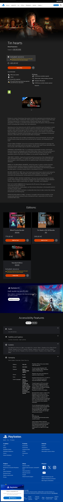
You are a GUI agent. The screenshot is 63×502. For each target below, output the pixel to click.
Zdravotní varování (26, 472)
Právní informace (25, 498)
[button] (31, 102)
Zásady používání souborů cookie (49, 498)
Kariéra (4, 447)
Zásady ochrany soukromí (30, 498)
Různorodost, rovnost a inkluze (48, 451)
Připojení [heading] (44, 463)
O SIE (4, 445)
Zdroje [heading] (24, 463)
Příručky (5, 477)
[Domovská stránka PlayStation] (3, 5)
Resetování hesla (6, 473)
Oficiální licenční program (27, 476)
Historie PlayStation (7, 455)
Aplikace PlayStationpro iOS (47, 476)
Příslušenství (28, 5)
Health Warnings (35, 416)
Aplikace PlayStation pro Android (48, 478)
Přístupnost (44, 447)
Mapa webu (43, 498)
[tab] (28, 323)
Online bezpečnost (46, 449)
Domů (4, 440)
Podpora (39, 5)
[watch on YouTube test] (37, 106)
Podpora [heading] (5, 463)
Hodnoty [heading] (44, 443)
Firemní (4, 453)
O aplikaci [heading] (5, 443)
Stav (4, 469)
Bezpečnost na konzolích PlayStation (11, 467)
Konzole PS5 (25, 445)
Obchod (7, 5)
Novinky (34, 5)
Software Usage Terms (56, 498)
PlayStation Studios (7, 449)
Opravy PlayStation (7, 471)
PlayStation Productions (8, 451)
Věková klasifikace (26, 471)
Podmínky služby (26, 465)
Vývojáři (24, 474)
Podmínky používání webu (37, 498)
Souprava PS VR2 (26, 449)
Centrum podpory (7, 465)
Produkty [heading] (24, 443)
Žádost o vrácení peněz (8, 475)
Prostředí (43, 445)
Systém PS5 (13, 5)
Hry (18, 5)
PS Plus (22, 5)
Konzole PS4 (25, 447)
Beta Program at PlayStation (47, 480)
